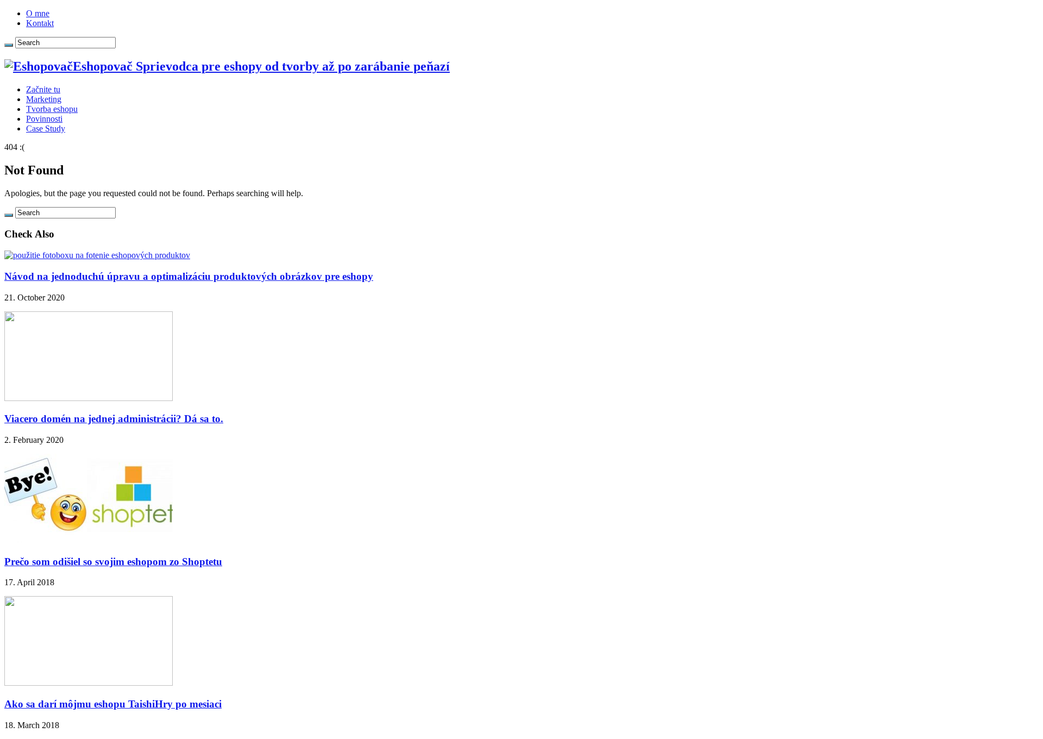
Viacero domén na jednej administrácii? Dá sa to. (113, 418)
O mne (37, 13)
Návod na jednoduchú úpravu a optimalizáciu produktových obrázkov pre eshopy (188, 276)
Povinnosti (44, 118)
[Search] (8, 45)
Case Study (45, 128)
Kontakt (40, 23)
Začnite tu (43, 89)
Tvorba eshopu (52, 109)
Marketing (43, 99)
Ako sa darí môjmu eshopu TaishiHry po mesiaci (113, 704)
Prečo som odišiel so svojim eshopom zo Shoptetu (113, 561)
